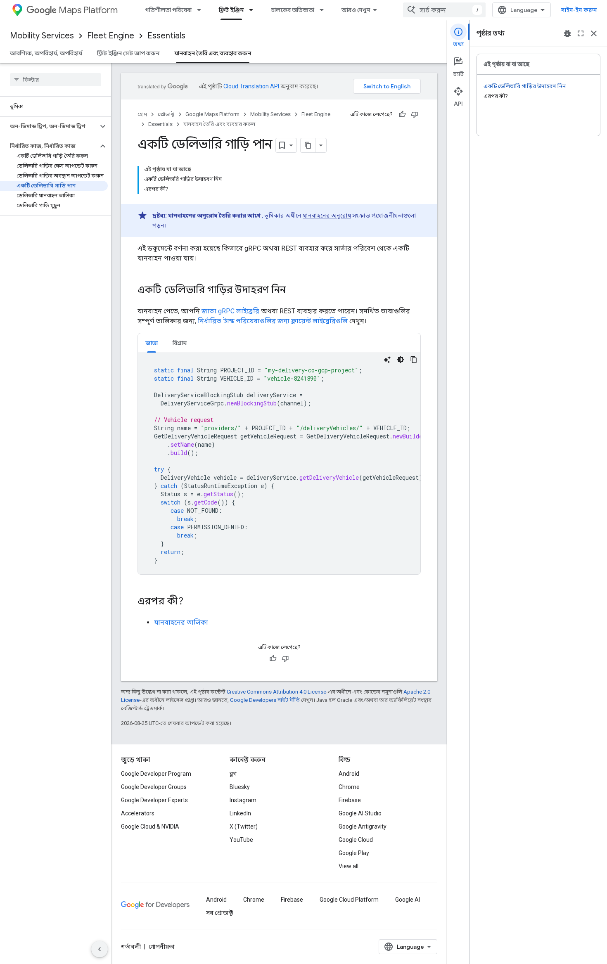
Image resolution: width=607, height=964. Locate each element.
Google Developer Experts (154, 800)
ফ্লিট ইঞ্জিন (231, 10)
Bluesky (240, 787)
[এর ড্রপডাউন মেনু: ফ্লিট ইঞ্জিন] (253, 10)
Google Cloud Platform (349, 899)
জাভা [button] (151, 343)
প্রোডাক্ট (166, 114)
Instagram (243, 800)
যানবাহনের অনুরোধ (327, 215)
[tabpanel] (279, 463)
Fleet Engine (110, 36)
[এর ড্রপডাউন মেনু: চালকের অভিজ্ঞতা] (324, 10)
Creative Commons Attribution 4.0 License (276, 692)
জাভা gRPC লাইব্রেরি (230, 311)
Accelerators (137, 813)
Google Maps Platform (212, 114)
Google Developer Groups (154, 787)
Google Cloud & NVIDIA (150, 826)
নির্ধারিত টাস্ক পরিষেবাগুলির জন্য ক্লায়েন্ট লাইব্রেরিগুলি (273, 321)
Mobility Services (42, 36)
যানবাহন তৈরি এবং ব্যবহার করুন (212, 53)
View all (348, 866)
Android (349, 773)
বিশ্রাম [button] (180, 343)
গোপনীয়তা (162, 946)
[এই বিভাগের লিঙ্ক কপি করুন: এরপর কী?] (191, 602)
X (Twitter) (244, 826)
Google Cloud (356, 839)
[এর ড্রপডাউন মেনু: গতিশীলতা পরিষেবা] (201, 10)
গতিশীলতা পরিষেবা (168, 10)
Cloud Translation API (251, 86)
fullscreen (581, 33)
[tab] (151, 343)
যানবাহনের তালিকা (181, 622)
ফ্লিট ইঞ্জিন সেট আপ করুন (128, 53)
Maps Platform (88, 10)
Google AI (407, 899)
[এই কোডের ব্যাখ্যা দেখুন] (387, 359)
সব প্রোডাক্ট (219, 913)
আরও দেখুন (355, 10)
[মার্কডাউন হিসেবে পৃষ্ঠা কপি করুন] (308, 145)
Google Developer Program (156, 773)
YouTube (241, 839)
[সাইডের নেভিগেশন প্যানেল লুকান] (99, 949)
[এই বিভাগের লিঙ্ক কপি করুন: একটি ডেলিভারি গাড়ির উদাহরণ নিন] (294, 291)
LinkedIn (240, 813)
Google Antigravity (362, 826)
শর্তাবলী (131, 946)
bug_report (567, 33)
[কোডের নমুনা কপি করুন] (413, 359)
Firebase (350, 800)
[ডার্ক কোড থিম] (400, 359)
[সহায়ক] (402, 114)
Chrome (349, 787)
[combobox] (444, 9)
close (594, 33)
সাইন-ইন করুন (579, 10)
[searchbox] (55, 79)
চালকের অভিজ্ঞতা (292, 10)
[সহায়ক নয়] (414, 114)
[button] (49, 126)
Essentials (166, 36)
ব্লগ (233, 773)
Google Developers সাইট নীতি (265, 700)
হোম (142, 114)
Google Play (354, 853)
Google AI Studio (360, 813)
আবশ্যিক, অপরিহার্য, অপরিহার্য (46, 53)
